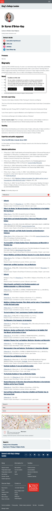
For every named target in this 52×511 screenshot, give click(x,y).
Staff (20, 472)
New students (20, 468)
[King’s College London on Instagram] (34, 454)
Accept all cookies (39, 88)
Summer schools (7, 477)
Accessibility (41, 505)
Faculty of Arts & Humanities (10, 445)
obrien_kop (9, 44)
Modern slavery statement (25, 505)
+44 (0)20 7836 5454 (19, 487)
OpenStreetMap (43, 428)
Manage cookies (5, 508)
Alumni (20, 474)
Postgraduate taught (7, 470)
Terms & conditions (6, 505)
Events (4, 411)
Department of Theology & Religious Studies (14, 447)
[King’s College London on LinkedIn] (39, 454)
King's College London (10, 6)
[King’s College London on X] (30, 454)
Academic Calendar (33, 477)
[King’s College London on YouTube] (43, 454)
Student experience (7, 479)
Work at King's (7, 497)
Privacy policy (15, 505)
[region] (26, 83)
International (7, 474)
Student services (33, 468)
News (4, 407)
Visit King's (7, 495)
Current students (20, 470)
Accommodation (33, 470)
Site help (34, 505)
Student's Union (7, 492)
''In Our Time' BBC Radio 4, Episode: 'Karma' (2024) (14, 140)
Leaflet (38, 428)
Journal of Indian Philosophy (35, 163)
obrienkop (8, 46)
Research (5, 404)
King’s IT (33, 474)
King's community (7, 499)
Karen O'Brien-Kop (11, 49)
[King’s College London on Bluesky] (47, 454)
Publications (6, 194)
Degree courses (7, 468)
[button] (26, 421)
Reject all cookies (28, 88)
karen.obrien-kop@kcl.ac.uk (13, 41)
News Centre (7, 488)
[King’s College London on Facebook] (26, 454)
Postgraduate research (7, 472)
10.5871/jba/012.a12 (11, 175)
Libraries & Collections (33, 472)
